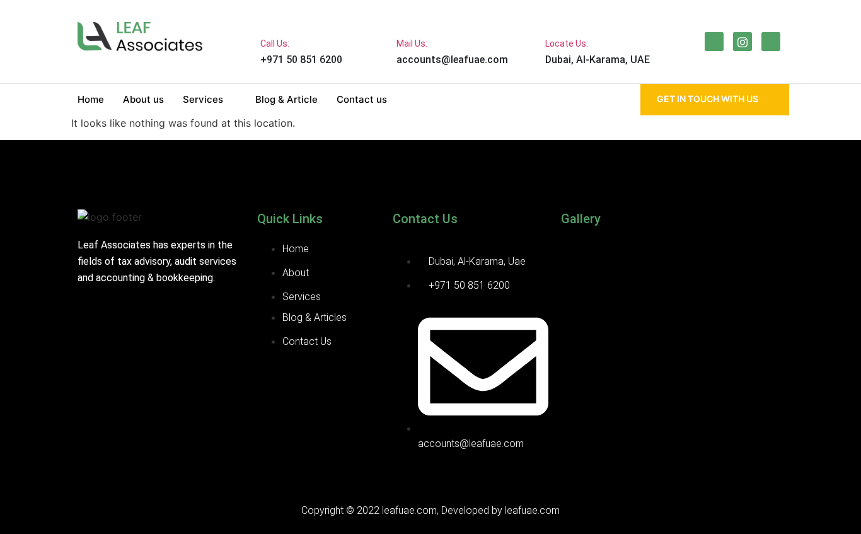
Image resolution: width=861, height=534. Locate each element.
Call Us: (274, 43)
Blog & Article (286, 99)
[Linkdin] (770, 41)
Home (91, 99)
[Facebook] (714, 41)
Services (203, 99)
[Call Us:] (270, 16)
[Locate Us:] (555, 16)
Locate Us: (566, 43)
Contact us (362, 99)
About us (143, 99)
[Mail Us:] (406, 16)
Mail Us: (411, 43)
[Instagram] (742, 41)
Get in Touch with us (707, 98)
